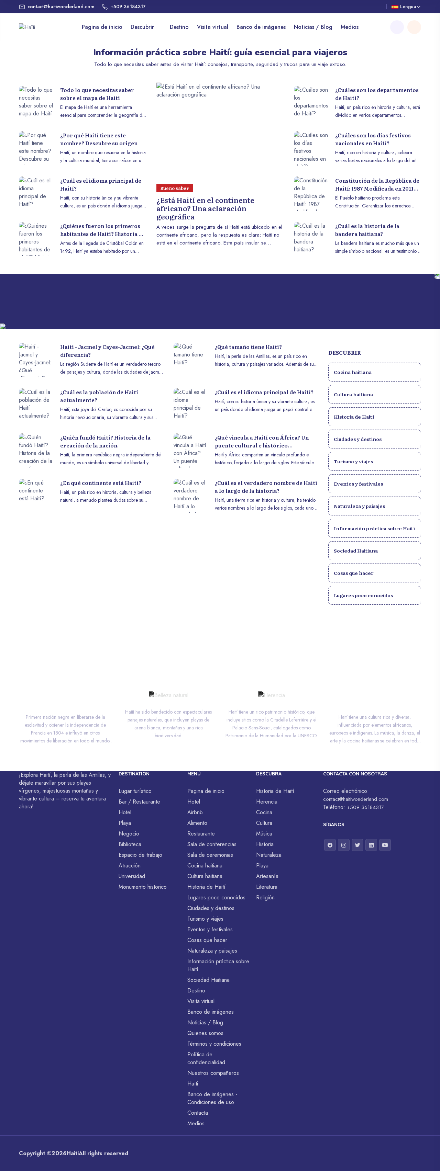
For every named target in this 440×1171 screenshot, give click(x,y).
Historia (265, 844)
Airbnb (195, 812)
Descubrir (143, 27)
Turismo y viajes (353, 461)
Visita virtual (212, 27)
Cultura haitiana (353, 394)
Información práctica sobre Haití (374, 528)
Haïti (192, 1084)
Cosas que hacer (354, 572)
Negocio (129, 834)
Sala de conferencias (211, 844)
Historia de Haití (354, 416)
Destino (179, 27)
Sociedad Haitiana (356, 550)
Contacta (197, 1113)
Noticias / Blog (313, 27)
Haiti (73, 1153)
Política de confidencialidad (206, 1058)
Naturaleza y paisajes (359, 505)
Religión (265, 897)
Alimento (197, 823)
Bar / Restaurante (139, 802)
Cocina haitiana (353, 371)
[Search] (397, 27)
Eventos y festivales (358, 483)
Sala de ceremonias (210, 855)
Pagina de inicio (102, 27)
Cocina (264, 812)
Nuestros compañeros (213, 1073)
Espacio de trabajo (140, 855)
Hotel (125, 812)
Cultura (264, 823)
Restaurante (201, 834)
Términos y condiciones (214, 1044)
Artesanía (267, 876)
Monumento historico (143, 887)
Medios (350, 27)
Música (264, 834)
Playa (125, 823)
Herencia (266, 802)
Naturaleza (269, 855)
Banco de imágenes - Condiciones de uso (212, 1098)
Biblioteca (130, 844)
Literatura (266, 887)
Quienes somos (205, 1033)
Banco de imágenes (261, 27)
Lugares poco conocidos (363, 595)
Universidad (132, 876)
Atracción (130, 865)
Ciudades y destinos (358, 438)
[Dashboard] (414, 27)
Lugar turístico (135, 791)
